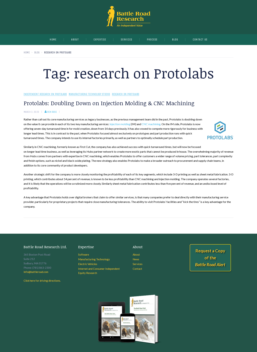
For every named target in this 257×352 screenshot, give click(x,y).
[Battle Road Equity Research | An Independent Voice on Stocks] (128, 17)
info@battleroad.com (36, 271)
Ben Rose (52, 111)
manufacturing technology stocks (89, 94)
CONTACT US (200, 39)
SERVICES (126, 39)
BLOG (175, 39)
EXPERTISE (100, 39)
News (136, 259)
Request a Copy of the (210, 257)
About (75, 39)
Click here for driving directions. (42, 280)
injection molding (120, 124)
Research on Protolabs (125, 94)
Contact (137, 268)
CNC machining (151, 124)
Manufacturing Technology (94, 259)
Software (83, 254)
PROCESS (152, 39)
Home (53, 39)
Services (137, 264)
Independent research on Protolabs (45, 94)
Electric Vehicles (87, 264)
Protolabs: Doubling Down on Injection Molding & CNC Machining (109, 103)
